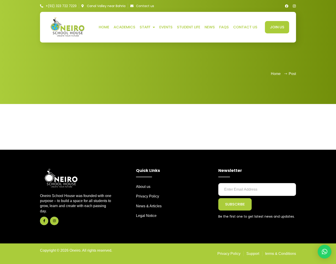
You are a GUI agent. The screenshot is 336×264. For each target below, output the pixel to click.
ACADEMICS (124, 27)
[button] (324, 252)
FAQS (224, 27)
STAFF (145, 27)
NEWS (210, 27)
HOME (104, 27)
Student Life (188, 27)
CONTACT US (245, 27)
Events (166, 27)
